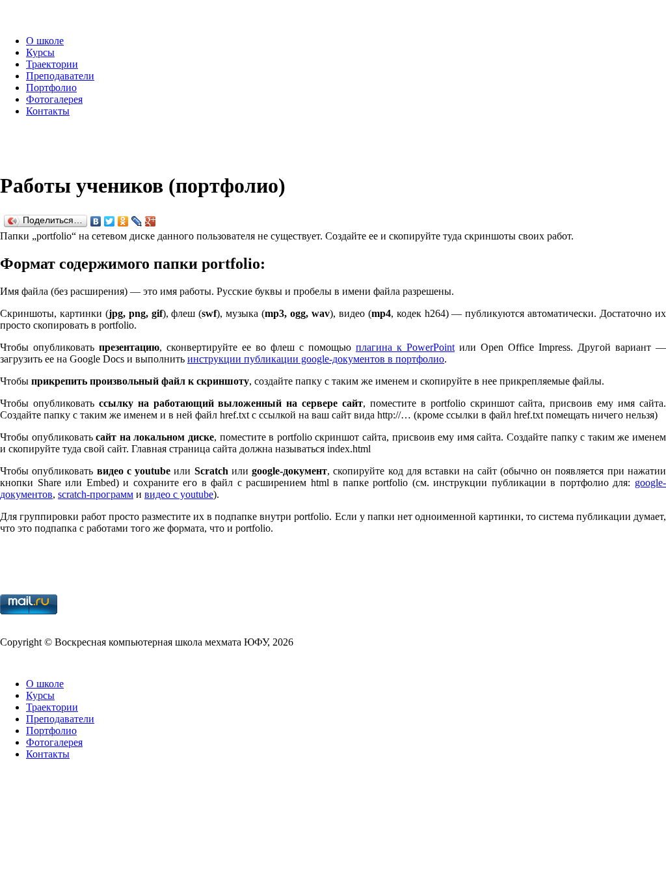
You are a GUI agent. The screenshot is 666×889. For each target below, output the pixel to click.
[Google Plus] (150, 221)
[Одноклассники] (123, 221)
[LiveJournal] (137, 221)
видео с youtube (178, 494)
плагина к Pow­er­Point (405, 347)
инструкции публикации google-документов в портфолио (315, 358)
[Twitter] (109, 221)
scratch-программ (95, 494)
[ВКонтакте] (96, 221)
